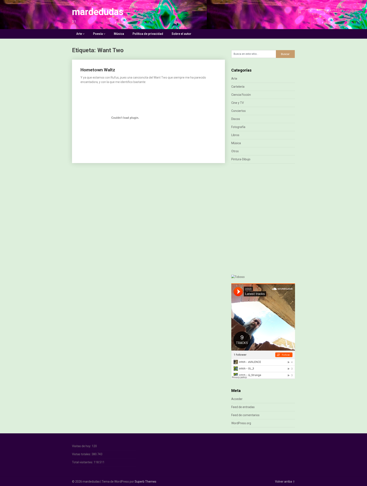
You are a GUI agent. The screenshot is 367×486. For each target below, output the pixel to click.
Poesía (98, 33)
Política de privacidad (148, 33)
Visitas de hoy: (82, 446)
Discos (235, 119)
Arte (79, 33)
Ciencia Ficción (241, 94)
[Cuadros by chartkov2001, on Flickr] (238, 277)
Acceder (237, 399)
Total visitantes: (83, 462)
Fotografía (238, 127)
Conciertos (238, 111)
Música (119, 33)
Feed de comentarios (245, 415)
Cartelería (237, 86)
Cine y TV (237, 102)
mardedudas (98, 11)
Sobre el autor (181, 33)
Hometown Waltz (97, 69)
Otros (235, 151)
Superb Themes (145, 481)
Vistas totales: (82, 454)
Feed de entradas (243, 407)
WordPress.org (241, 423)
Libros (235, 135)
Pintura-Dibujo (240, 159)
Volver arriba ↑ (285, 481)
